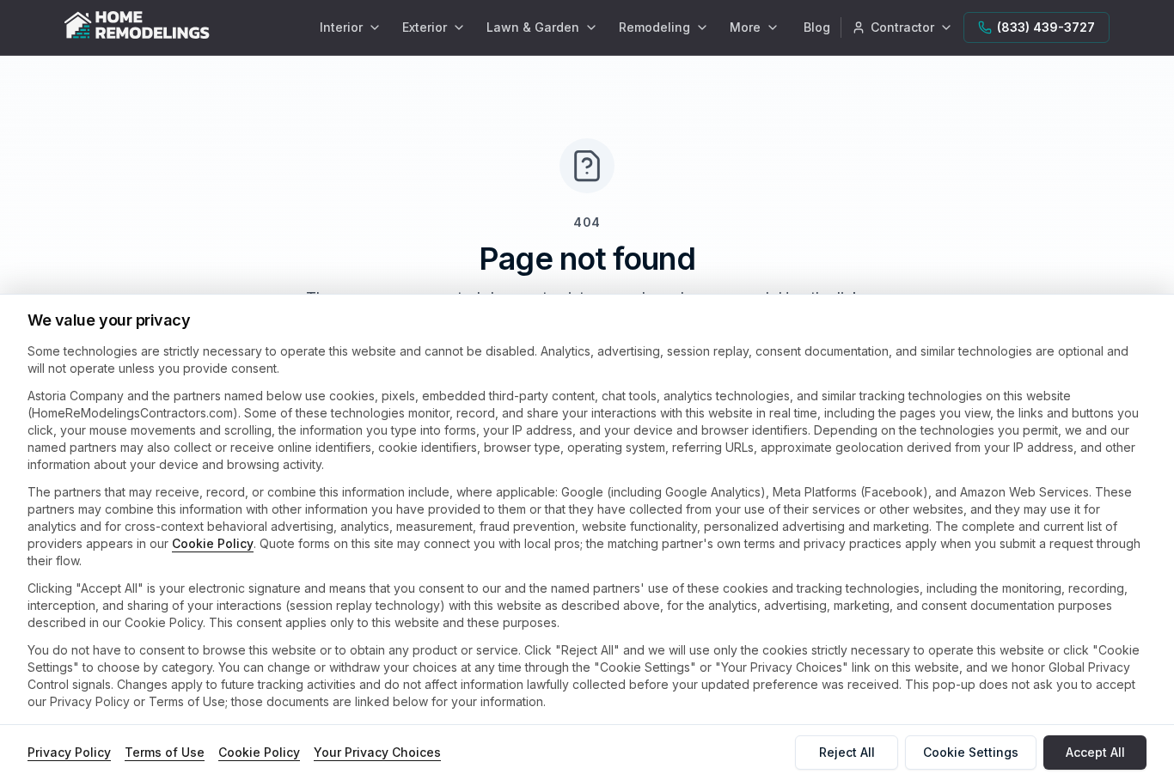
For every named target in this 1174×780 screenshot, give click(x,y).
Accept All (1095, 752)
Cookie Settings (970, 752)
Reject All (847, 752)
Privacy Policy (69, 752)
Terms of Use (165, 752)
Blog (817, 27)
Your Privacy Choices (377, 752)
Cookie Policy (213, 543)
